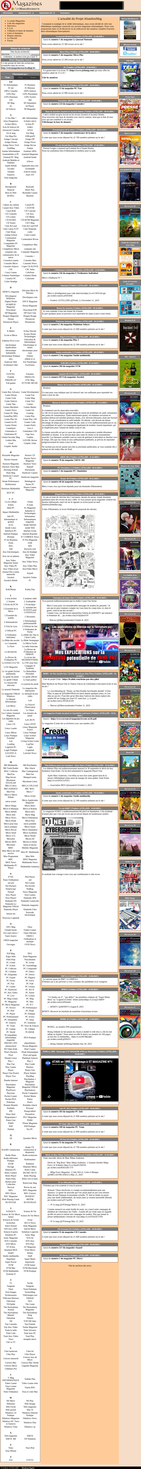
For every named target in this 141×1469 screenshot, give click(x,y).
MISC (10, 848)
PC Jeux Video (10, 992)
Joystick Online (30, 577)
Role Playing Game (10, 1199)
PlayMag (30, 1076)
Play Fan (11, 1064)
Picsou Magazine (29, 1046)
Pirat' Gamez (30, 1049)
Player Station (30, 1073)
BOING (10, 196)
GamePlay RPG (11, 416)
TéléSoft (30, 1298)
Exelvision (30, 365)
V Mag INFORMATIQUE (10, 1379)
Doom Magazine (30, 306)
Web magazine (30, 1407)
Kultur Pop (30, 589)
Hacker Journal (10, 459)
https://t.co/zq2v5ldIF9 (94, 999)
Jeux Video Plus (30, 566)
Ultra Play (10, 1354)
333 (10, 100)
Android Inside (29, 157)
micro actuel (11, 801)
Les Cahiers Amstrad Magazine (11, 714)
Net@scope (11, 889)
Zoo (11, 1460)
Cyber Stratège (10, 281)
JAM (30, 543)
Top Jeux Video (11, 1327)
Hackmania (30, 470)
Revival (10, 1187)
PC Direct (30, 971)
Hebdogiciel (30, 481)
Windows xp (29, 1427)
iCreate (30, 505)
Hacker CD (30, 455)
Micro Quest (30, 827)
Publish (11, 1129)
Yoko (10, 1448)
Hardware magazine (30, 477)
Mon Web (30, 856)
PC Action (10, 965)
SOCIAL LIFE (10, 1229)
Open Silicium (30, 933)
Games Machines (10, 407)
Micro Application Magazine (30, 801)
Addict (30, 127)
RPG (11, 1190)
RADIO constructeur (11, 1150)
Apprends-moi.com (29, 166)
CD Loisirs (11, 217)
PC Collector (10, 968)
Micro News (10, 818)
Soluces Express (11, 1232)
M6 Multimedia (10, 765)
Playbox (29, 1067)
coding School (11, 235)
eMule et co (30, 359)
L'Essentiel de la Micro (11, 610)
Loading (10, 744)
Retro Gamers (11, 1173)
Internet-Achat (30, 531)
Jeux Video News (30, 561)
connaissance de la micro (11, 256)
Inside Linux (10, 528)
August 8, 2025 (77, 1007)
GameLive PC (11, 422)
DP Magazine (11, 313)
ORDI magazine (11, 940)
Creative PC (11, 278)
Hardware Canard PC (11, 477)
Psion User (11, 1120)
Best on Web (10, 193)
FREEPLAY (10, 380)
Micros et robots (30, 842)
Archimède (30, 169)
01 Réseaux (30, 88)
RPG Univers (30, 1193)
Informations (8, 13)
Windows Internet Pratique (30, 1414)
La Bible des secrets (10, 640)
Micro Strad (11, 833)
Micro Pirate (10, 821)
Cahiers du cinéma (11, 205)
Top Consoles (11, 1324)
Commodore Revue (29, 239)
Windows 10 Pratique (10, 1414)
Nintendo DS (11, 901)
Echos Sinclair (30, 331)
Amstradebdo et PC (10, 154)
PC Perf (10, 1011)
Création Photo (29, 275)
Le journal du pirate (29, 684)
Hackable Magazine (10, 455)
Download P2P (30, 310)
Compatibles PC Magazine (11, 244)
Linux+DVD (30, 724)
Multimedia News (30, 862)
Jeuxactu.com (30, 549)
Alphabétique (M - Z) (47, 13)
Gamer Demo (11, 425)
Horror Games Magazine (30, 488)
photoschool (11, 1046)
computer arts (30, 249)
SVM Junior (30, 1265)
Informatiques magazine (30, 520)
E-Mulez (11, 331)
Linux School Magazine (30, 736)
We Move (10, 1401)
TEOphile (10, 1304)
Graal (10, 443)
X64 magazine (10, 1436)
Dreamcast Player (10, 322)
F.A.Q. (10, 28)
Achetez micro (30, 121)
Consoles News (30, 263)
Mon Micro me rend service (11, 852)
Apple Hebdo (11, 166)
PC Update (11, 1029)
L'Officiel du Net (29, 626)
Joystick (10, 577)
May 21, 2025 (77, 1175)
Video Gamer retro (30, 1383)
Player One (30, 1070)
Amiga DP (30, 139)
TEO (30, 1301)
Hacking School (11, 470)
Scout (29, 1220)
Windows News (30, 1418)
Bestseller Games (29, 193)
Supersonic (30, 1262)
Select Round (11, 1226)
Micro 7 (29, 792)
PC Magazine (11, 1002)
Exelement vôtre (11, 365)
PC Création (10, 971)
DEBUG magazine (10, 292)
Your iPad (30, 1448)
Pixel (11, 1055)
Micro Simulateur (29, 830)
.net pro (10, 883)
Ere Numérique (30, 362)
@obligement (60, 293)
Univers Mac (10, 1363)
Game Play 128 (30, 419)
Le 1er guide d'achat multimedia (11, 672)
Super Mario (30, 1259)
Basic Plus (29, 190)
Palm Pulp (10, 959)
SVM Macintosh (30, 1268)
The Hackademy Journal (11, 1308)
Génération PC (10, 434)
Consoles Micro (11, 263)
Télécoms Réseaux (11, 1298)
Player (10, 1070)
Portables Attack (30, 1105)
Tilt (10, 1321)
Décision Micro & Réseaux (30, 291)
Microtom (10, 845)
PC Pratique (30, 1014)
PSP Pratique (30, 1126)
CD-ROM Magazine (30, 220)
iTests (10, 543)
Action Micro (11, 124)
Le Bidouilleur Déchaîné (30, 672)
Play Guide (30, 1064)
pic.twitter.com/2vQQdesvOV (76, 615)
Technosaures (11, 1295)
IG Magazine (30, 508)
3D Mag (10, 103)
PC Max (30, 1002)
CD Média (30, 217)
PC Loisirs (30, 995)
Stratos (30, 1253)
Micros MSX (11, 842)
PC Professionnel (10, 1017)
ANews (30, 161)
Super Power (10, 1262)
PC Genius (30, 986)
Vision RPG (30, 1387)
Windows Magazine (10, 1418)
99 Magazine (30, 109)
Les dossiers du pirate (30, 714)
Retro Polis (11, 1179)
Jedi (11, 549)
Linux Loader (11, 728)
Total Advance (30, 1330)
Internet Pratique (11, 534)
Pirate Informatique (30, 1052)
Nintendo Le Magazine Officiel (11, 905)
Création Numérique (11, 275)
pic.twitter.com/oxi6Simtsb (59, 1002)
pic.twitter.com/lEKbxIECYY (61, 1167)
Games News (11, 410)
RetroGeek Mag (30, 1183)
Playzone (11, 1093)
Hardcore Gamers (30, 473)
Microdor (11, 839)
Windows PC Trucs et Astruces (10, 1422)
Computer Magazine (30, 252)
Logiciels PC (10, 747)
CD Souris (10, 223)
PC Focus (10, 980)
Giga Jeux (29, 434)
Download (10, 310)
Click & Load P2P (30, 226)
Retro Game (30, 1170)
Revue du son (30, 1187)
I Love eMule (11, 502)
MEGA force (11, 786)
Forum (10, 40)
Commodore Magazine (10, 239)
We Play (30, 1401)
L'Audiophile (30, 601)
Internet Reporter (30, 534)
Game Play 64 (11, 419)
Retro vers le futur (30, 1179)
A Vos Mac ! (10, 118)
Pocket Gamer (11, 1096)
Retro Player (10, 1176)
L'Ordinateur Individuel (10, 636)
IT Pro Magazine (30, 540)
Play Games (11, 1067)
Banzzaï (10, 190)
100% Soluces (30, 91)
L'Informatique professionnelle (29, 622)
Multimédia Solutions (30, 866)
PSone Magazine (30, 1123)
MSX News (11, 862)
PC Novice (11, 1008)
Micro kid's (30, 812)
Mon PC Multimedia (30, 852)
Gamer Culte (30, 422)
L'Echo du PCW (11, 604)
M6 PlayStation (30, 765)
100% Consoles (11, 91)
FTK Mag (29, 380)
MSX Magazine (30, 859)
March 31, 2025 (78, 1204)
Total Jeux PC (30, 1333)
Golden (30, 437)
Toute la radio (11, 1330)
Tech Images (10, 1292)
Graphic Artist (30, 443)
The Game (30, 1304)
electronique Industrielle (11, 351)
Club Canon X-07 (11, 229)
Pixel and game (30, 1055)
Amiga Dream (11, 142)
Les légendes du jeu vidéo (10, 719)
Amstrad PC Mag (10, 157)
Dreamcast (30, 319)
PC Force (30, 980)
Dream (11, 319)
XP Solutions (30, 1439)
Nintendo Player (11, 909)
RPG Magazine (30, 1190)
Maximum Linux (30, 781)
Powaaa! (30, 1108)
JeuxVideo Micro (29, 569)
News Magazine (30, 892)
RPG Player (11, 1193)
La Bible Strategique (30, 640)
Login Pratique (10, 750)
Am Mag (30, 133)
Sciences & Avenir (11, 1220)
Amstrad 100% (29, 151)
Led (30, 700)
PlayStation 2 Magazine (30, 1080)
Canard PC (30, 205)
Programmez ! (11, 1117)
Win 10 (30, 1410)
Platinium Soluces (30, 1058)
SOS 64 (29, 1238)
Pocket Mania (30, 1096)
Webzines (11, 1404)
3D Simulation (30, 103)
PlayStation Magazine (11, 1085)
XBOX (30, 1436)
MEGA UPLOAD (30, 786)
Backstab (30, 187)
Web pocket (11, 1410)
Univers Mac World (30, 1363)
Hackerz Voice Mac (10, 467)
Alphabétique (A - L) (26, 13)
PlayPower (11, 1090)
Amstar (30, 148)
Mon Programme (10, 856)
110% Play (10, 94)
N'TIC (11, 877)
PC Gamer (10, 986)
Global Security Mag (11, 437)
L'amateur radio (30, 598)
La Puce (10, 646)
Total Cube (11, 1333)
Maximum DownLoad (11, 781)
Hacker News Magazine (30, 459)
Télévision (10, 1301)
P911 (30, 953)
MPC (10, 859)
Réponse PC (10, 1170)
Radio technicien (30, 1155)
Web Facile (11, 1407)
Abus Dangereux (10, 121)
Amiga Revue (30, 145)
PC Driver (29, 974)
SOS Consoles (10, 1241)
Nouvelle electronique (30, 913)
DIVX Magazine (30, 301)
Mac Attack (30, 768)
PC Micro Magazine (11, 1005)
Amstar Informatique (11, 151)
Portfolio (11, 1108)
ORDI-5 (30, 936)
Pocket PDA (10, 1099)
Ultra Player (30, 1354)
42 (11, 106)
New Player (11, 895)
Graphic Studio (10, 446)
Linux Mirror (11, 732)
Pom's (29, 1102)
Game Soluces (11, 401)
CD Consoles (11, 214)
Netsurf (11, 892)
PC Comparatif (29, 968)
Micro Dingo (10, 806)
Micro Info (10, 815)
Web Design (30, 1404)
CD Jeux (30, 214)
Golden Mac (10, 440)
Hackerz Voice (30, 464)
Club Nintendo (29, 229)
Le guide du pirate (11, 677)
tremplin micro (30, 1339)
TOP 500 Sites (30, 1321)
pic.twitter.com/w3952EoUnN (61, 701)
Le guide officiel (30, 677)
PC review (30, 1017)
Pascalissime (30, 959)
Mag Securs (11, 777)
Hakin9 (30, 467)
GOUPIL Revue (30, 440)
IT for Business (10, 540)
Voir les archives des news (79, 1266)
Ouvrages (11, 944)
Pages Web (11, 956)
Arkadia (10, 172)
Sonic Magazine (11, 1238)
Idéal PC (11, 508)
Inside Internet (30, 525)
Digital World (11, 301)
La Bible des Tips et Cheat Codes (30, 636)
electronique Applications (10, 346)
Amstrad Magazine (30, 154)
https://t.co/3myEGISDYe (75, 1165)
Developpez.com (30, 297)
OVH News (30, 944)
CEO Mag (29, 223)
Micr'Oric (11, 792)
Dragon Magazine (11, 316)
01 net (10, 88)
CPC (11, 269)
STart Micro (30, 1250)
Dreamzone (30, 322)
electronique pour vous (29, 351)
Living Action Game (30, 741)
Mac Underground (30, 771)
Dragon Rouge (29, 316)
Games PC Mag (11, 413)
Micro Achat (30, 796)
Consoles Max (30, 260)
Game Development (30, 392)
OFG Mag (10, 927)
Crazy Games (11, 272)
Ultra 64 (29, 1351)
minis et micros (29, 845)
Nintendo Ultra (29, 909)
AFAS (30, 130)
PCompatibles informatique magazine (11, 1037)
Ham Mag (10, 473)
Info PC (10, 516)
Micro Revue (11, 830)
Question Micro (30, 1138)
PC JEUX (29, 989)
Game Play (30, 416)
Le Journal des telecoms (10, 684)
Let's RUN (30, 720)
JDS (30, 546)
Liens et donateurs (15, 33)
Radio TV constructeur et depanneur (30, 1149)
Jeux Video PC (10, 566)
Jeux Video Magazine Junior (11, 561)
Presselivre (30, 1114)
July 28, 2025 (86, 1044)
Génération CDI (30, 431)
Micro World (30, 836)
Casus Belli (11, 211)
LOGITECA (10, 753)
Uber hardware (10, 1351)
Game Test (30, 401)
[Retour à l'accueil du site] (21, 10)
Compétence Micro (10, 249)
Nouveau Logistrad (10, 918)
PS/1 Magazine (29, 1117)
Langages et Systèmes (30, 667)
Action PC (30, 124)
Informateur (30, 516)
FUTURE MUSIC (30, 383)
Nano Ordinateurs (11, 880)
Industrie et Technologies (30, 512)
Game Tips (11, 404)
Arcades (10, 169)
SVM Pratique (30, 1271)
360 (30, 100)
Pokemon (11, 1102)
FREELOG (30, 377)
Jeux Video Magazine (30, 556)
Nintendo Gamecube (30, 901)
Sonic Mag (30, 1235)
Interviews (11, 26)
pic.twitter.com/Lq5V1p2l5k (60, 1200)
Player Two (11, 1076)
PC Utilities (30, 1029)
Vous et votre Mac (30, 1392)
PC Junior (30, 992)
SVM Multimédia (10, 1271)
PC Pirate (30, 1011)
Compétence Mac (30, 244)
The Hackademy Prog (30, 1313)
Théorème (10, 1318)
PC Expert (10, 977)
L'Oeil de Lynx (10, 626)
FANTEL (10, 374)
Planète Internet (10, 1080)
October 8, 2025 (81, 620)
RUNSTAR (11, 1202)
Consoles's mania (10, 260)
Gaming (29, 413)
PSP (11, 1126)
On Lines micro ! (10, 933)
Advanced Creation (10, 130)
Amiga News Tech (11, 145)
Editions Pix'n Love (10, 341)
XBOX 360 (11, 1439)
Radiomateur (30, 1159)
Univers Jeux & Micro (30, 1358)
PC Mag (30, 998)
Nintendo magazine (29, 905)
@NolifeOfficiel (69, 693)
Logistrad (30, 750)
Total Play (29, 1336)
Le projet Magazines (16, 21)
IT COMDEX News (30, 537)
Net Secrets (30, 886)
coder (30, 232)
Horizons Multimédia (11, 488)
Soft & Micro (30, 1229)
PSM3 (10, 1123)
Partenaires (65, 13)
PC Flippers (30, 977)
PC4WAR (29, 1032)
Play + (11, 1061)
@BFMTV (96, 613)
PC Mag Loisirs (11, 998)
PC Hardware (11, 989)
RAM (10, 1164)
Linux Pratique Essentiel (10, 736)
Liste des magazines (16, 23)
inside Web (30, 528)
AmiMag (11, 148)
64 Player (30, 106)
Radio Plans (11, 1155)
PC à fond (10, 962)
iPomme (10, 537)
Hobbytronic (10, 484)
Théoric (30, 1318)
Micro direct (30, 806)
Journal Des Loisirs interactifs (10, 573)
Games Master (30, 407)
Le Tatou (30, 710)
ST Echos (10, 1247)
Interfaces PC (11, 531)
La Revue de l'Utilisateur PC (10, 658)
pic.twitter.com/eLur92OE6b (60, 296)
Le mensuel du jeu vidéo (30, 695)
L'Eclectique (30, 604)
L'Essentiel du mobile (11, 616)
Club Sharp (11, 232)
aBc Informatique (29, 118)
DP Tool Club (30, 313)
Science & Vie (30, 1211)
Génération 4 (10, 431)
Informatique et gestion (10, 520)
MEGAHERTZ (11, 789)
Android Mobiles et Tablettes (10, 161)
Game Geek (11, 398)
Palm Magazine (30, 956)
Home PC (30, 484)
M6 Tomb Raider (10, 768)
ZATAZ (29, 1460)
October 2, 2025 (85, 785)
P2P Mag (11, 953)
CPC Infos (30, 269)
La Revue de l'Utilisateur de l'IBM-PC (30, 651)
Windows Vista (10, 1427)
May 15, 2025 (77, 1221)
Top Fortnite (30, 1324)
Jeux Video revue (10, 569)
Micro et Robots (30, 809)
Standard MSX (10, 1250)
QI (11, 1138)
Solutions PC (11, 1235)
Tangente (11, 1286)
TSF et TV (11, 1342)
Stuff (30, 1256)
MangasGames (29, 777)
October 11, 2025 (82, 705)
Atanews (11, 175)
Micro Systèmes (30, 833)
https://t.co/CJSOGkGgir (95, 293)
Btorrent (29, 196)
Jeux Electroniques (11, 552)
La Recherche (11, 652)
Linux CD (10, 724)
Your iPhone (10, 1451)
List (10, 741)
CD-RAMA (11, 220)
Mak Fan (30, 774)
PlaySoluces (30, 1090)
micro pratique (11, 827)
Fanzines (30, 374)
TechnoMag (30, 1292)
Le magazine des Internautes (30, 689)
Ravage (10, 1167)
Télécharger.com (30, 1295)
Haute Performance (10, 481)
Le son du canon (11, 710)
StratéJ (11, 1253)
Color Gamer (30, 235)
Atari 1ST (30, 175)
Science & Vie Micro (30, 1215)
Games (30, 404)
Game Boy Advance (11, 392)
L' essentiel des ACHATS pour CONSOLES (30, 610)
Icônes (11, 505)
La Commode (11, 643)
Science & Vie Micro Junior (11, 1215)
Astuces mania (30, 172)
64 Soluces (11, 109)
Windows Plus (30, 1422)
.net (30, 880)
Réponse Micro (30, 1167)
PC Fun (10, 983)
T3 (11, 1283)
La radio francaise (30, 646)
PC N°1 (29, 1005)
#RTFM (29, 1199)
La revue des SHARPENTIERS (30, 658)
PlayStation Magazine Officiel (30, 1085)
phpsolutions (29, 1043)
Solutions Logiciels (30, 1232)
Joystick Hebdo (10, 580)
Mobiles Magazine (30, 848)
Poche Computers (30, 1093)
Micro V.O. (11, 836)
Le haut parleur (29, 680)
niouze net (10, 913)
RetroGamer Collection (10, 1183)
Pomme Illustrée (11, 1105)
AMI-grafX (30, 136)
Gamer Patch (30, 425)
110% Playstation (29, 94)
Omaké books (11, 930)
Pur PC (30, 1129)
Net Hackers (10, 886)
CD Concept (29, 211)
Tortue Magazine (30, 1327)
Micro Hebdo (11, 812)
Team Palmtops (30, 1289)
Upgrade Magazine (30, 1366)
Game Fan (29, 395)
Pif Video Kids (10, 1049)
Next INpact (10, 898)
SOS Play (30, 1244)
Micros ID (29, 839)
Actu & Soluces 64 (10, 127)
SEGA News (30, 1223)
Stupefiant (10, 1259)
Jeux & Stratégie (30, 552)
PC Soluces (11, 1023)
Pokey (30, 1099)
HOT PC (11, 493)
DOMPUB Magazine (11, 305)
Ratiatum (30, 1164)
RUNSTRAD (30, 1202)
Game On (30, 410)
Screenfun (10, 1223)
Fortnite (10, 377)
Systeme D (11, 1274)
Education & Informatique (30, 340)
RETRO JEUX (30, 1173)
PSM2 (30, 1120)
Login (29, 747)
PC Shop (30, 1020)
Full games (11, 383)
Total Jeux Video (10, 1336)
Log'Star (30, 744)
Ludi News (11, 756)
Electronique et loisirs (29, 346)
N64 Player (30, 877)
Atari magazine (10, 178)
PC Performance (30, 1008)
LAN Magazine (11, 667)
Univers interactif (10, 1358)
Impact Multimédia (11, 512)
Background (10, 187)
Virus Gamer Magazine (10, 1387)
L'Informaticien (10, 622)
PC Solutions (30, 1023)
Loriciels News (29, 753)
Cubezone (29, 278)
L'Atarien (11, 601)
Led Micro (10, 706)
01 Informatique (11, 85)
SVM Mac (10, 1268)
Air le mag (10, 133)
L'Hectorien (30, 616)
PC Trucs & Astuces (30, 1026)
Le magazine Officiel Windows (11, 695)
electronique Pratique (11, 356)
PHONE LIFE (10, 1043)
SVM (10, 1265)
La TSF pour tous (30, 663)
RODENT (30, 1196)
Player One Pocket (11, 1073)
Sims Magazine (30, 1226)
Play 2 (30, 1061)
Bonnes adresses (14, 35)
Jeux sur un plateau (10, 556)
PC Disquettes (11, 974)
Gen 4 (30, 428)
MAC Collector (11, 771)
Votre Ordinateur (10, 1392)
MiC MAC (30, 789)
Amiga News (30, 142)
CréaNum (30, 272)
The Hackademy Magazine (30, 1308)
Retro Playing (30, 1176)
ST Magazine (30, 1247)
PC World (10, 1032)
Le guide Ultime (11, 680)
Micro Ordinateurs (30, 818)
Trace (10, 1339)
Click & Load (11, 226)
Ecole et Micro (10, 335)
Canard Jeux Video (10, 208)
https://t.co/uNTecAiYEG (59, 780)
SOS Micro (11, 1244)
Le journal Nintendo (11, 689)
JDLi (11, 546)
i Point (30, 502)
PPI (10, 1111)
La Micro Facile (30, 643)
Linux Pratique (29, 732)
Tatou (10, 1289)
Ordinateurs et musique (30, 940)
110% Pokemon (11, 97)
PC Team (11, 1026)
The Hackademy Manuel (11, 1313)
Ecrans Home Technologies (30, 335)
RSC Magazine (10, 1196)
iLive (11, 525)
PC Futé (29, 983)
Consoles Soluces (10, 266)
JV (30, 580)
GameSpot (10, 428)
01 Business (30, 85)
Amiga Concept (11, 139)
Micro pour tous (11, 824)
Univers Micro (10, 1366)
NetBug (29, 889)
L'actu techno (11, 598)
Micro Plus (30, 821)
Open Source (11, 936)
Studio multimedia (11, 1256)
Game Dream (11, 395)
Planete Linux (11, 1058)
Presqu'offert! (30, 1111)
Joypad (30, 573)
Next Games (30, 895)
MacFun (10, 774)
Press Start (10, 1114)
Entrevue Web (11, 362)
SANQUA (11, 1211)
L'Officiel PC (11, 630)
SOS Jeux (30, 1241)
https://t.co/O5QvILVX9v (92, 1217)
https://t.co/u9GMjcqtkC (82, 1037)
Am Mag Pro (11, 136)
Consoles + (30, 256)
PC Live (10, 995)
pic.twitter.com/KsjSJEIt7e (59, 1039)
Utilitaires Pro (11, 1369)
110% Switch (30, 97)
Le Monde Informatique (10, 700)
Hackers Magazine (11, 464)
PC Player (10, 1014)
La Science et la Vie (10, 663)
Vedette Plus (30, 1379)
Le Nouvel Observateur (30, 705)
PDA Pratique (30, 1037)
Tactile (30, 1283)
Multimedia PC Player (10, 866)
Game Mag (30, 398)
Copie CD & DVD (30, 266)
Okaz (30, 927)
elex (11, 359)
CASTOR (29, 208)
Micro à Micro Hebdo (11, 796)
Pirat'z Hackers (10, 1052)
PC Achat (30, 962)
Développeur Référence (10, 297)
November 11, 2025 (90, 300)
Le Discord (12, 38)
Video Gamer (11, 1383)
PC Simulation (10, 1020)
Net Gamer (30, 883)
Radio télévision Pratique (11, 1159)
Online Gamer (30, 930)
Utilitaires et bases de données (20, 31)
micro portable (30, 824)
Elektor (30, 356)
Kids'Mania (11, 589)
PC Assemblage (30, 965)
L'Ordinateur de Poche (30, 630)
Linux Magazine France (30, 728)
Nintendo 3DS (30, 898)
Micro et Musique (10, 809)
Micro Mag (30, 815)
